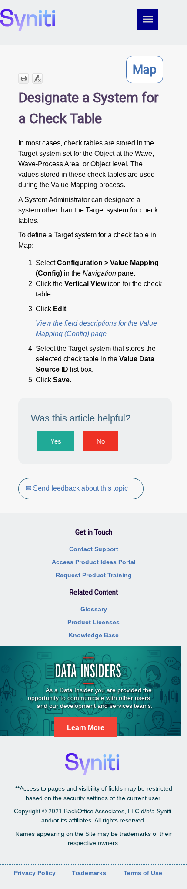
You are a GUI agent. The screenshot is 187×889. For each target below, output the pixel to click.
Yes (55, 441)
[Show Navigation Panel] (153, 19)
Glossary (93, 609)
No (101, 441)
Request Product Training (94, 575)
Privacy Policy (35, 872)
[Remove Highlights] (37, 78)
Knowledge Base (94, 635)
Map (145, 69)
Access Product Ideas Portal (94, 562)
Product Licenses (93, 622)
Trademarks (89, 872)
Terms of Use (143, 872)
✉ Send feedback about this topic (77, 488)
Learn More (85, 727)
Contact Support (93, 549)
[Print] (23, 78)
